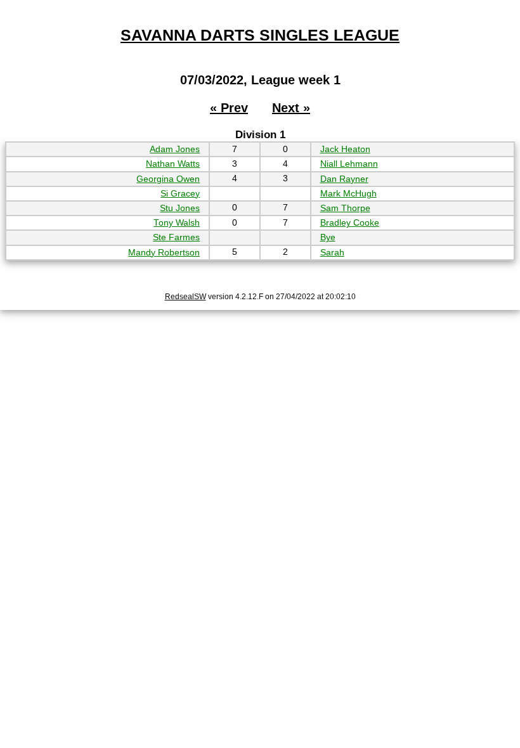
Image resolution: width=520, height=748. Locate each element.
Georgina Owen (168, 179)
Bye (327, 237)
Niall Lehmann (349, 164)
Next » (291, 108)
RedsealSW (185, 296)
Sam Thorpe (345, 208)
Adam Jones (175, 149)
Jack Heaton (345, 149)
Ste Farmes (176, 237)
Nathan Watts (173, 164)
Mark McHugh (348, 193)
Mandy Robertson (164, 252)
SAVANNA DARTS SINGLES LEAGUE (260, 35)
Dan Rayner (344, 179)
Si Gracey (180, 193)
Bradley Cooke (349, 223)
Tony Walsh (176, 223)
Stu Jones (180, 208)
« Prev (229, 108)
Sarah (332, 252)
